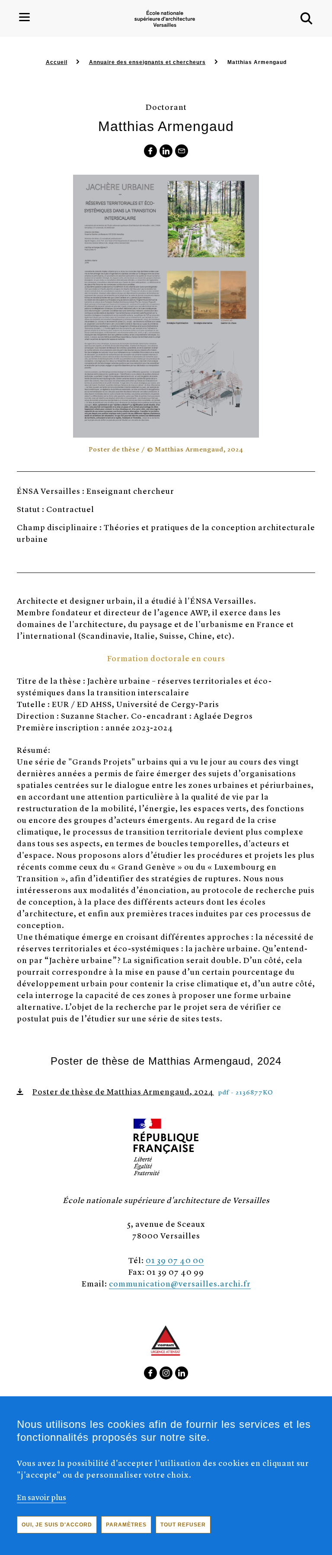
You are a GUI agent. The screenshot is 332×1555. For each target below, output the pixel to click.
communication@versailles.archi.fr (180, 1283)
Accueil (56, 62)
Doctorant (166, 106)
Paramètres (126, 1525)
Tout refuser (183, 1525)
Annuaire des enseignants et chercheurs (147, 62)
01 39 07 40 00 (175, 1259)
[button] (306, 18)
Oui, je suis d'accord (57, 1525)
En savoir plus (41, 1496)
